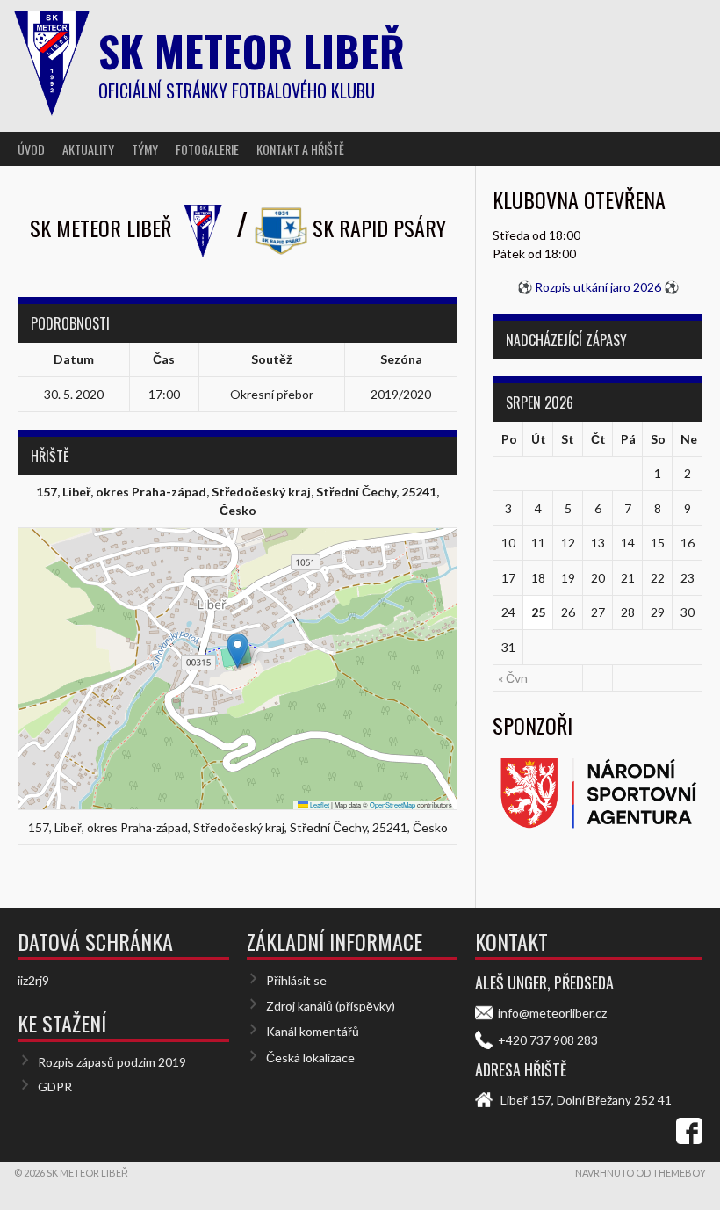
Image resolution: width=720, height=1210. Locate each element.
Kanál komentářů (312, 1031)
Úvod (31, 149)
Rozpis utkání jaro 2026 (598, 286)
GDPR (55, 1086)
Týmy (145, 149)
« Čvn (513, 677)
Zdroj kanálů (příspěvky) (330, 1005)
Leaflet (318, 804)
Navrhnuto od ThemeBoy (640, 1172)
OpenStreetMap (392, 804)
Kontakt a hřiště (300, 149)
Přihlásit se (296, 980)
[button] (237, 651)
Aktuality (88, 149)
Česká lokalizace (310, 1057)
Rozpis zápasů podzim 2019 (112, 1061)
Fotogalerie (207, 149)
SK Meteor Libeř (251, 50)
